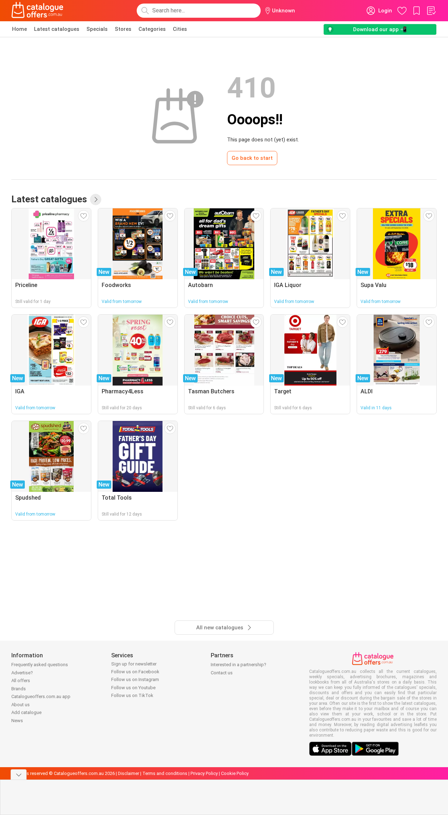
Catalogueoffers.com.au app (40, 696)
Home (19, 29)
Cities (180, 29)
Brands (18, 688)
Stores (123, 29)
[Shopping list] (431, 10)
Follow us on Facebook (135, 671)
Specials (97, 29)
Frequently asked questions (39, 664)
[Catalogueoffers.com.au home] (37, 10)
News (17, 720)
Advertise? (22, 672)
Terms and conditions (164, 773)
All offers (20, 680)
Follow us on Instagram (135, 679)
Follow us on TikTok (132, 695)
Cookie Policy (235, 773)
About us (20, 704)
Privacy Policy (204, 773)
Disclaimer (128, 773)
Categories (152, 29)
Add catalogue (26, 712)
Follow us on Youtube (133, 687)
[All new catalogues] (95, 199)
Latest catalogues (56, 29)
